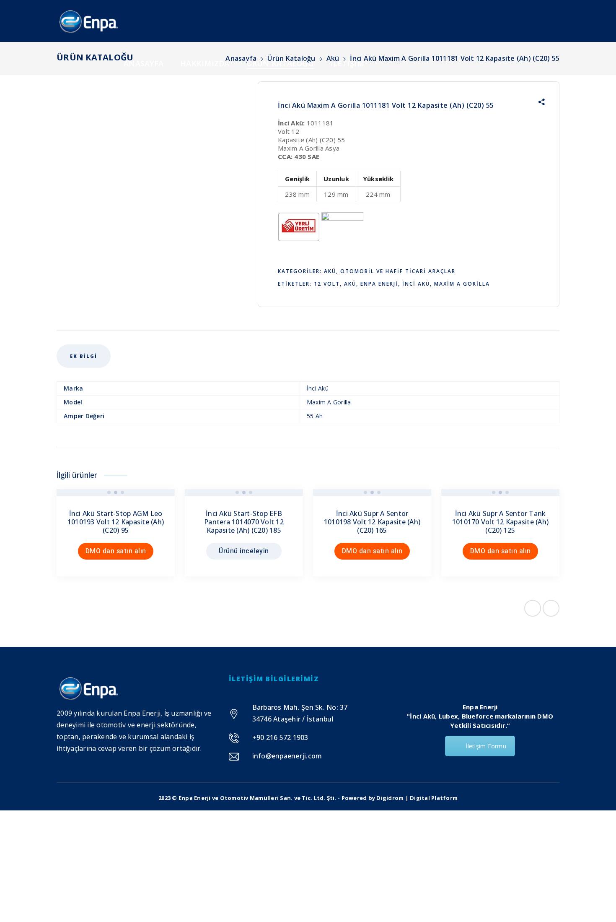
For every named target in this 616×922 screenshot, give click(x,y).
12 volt (327, 283)
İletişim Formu (486, 746)
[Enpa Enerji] (88, 21)
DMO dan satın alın (115, 551)
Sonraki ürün (551, 608)
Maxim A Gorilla (462, 283)
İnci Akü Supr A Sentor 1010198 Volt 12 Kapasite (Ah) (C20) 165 (372, 522)
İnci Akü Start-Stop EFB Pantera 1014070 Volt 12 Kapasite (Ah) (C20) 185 (244, 522)
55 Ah (315, 416)
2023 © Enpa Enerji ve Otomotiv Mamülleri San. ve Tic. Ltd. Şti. (247, 798)
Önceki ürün (532, 608)
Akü (330, 271)
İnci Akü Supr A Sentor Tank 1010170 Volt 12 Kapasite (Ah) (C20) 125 (500, 522)
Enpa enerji (379, 283)
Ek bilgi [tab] (83, 356)
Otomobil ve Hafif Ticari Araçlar (398, 271)
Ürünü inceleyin (244, 551)
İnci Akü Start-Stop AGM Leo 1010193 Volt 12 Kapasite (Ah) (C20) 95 (115, 522)
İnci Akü (416, 283)
